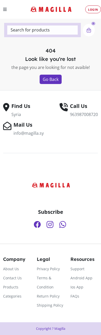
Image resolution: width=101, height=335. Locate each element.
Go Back (51, 79)
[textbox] (42, 30)
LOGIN (93, 9)
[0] (88, 30)
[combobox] (42, 30)
